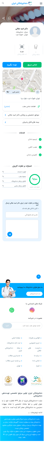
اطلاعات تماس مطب (20, 106)
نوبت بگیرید (12, 64)
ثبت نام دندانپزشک (13, 343)
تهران (18, 365)
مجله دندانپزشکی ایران (13, 349)
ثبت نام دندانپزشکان (35, 294)
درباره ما (37, 355)
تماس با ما (36, 360)
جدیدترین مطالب (14, 355)
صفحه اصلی (16, 338)
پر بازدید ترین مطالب (13, 360)
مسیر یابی (15, 92)
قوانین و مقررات (34, 338)
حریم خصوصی (34, 343)
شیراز (38, 365)
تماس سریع (32, 64)
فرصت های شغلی (34, 349)
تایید (7, 325)
